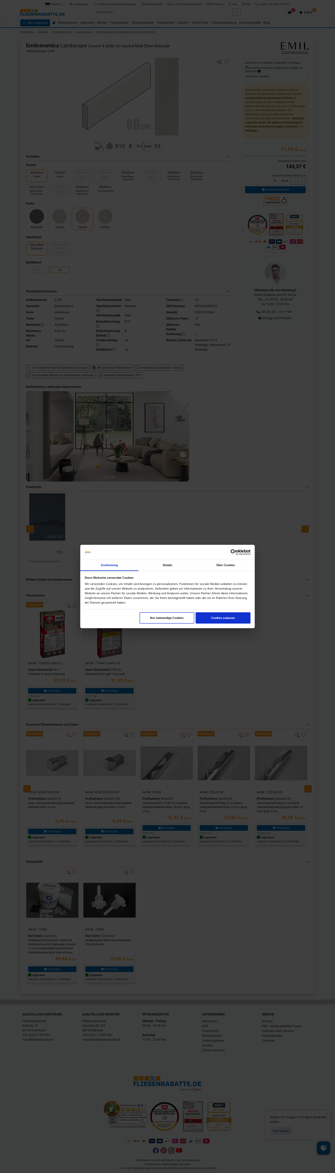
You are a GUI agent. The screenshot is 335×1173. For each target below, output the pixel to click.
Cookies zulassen (223, 617)
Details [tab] (167, 565)
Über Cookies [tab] (225, 565)
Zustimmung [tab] (109, 565)
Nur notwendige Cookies (167, 617)
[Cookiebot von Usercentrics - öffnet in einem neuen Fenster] (233, 552)
